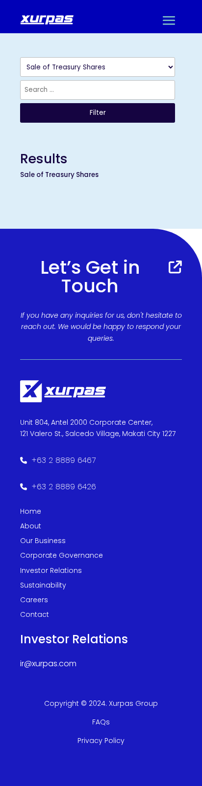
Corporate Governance (61, 555)
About (30, 526)
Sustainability (43, 585)
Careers (34, 600)
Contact (34, 614)
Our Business (43, 541)
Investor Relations (51, 570)
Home (30, 511)
